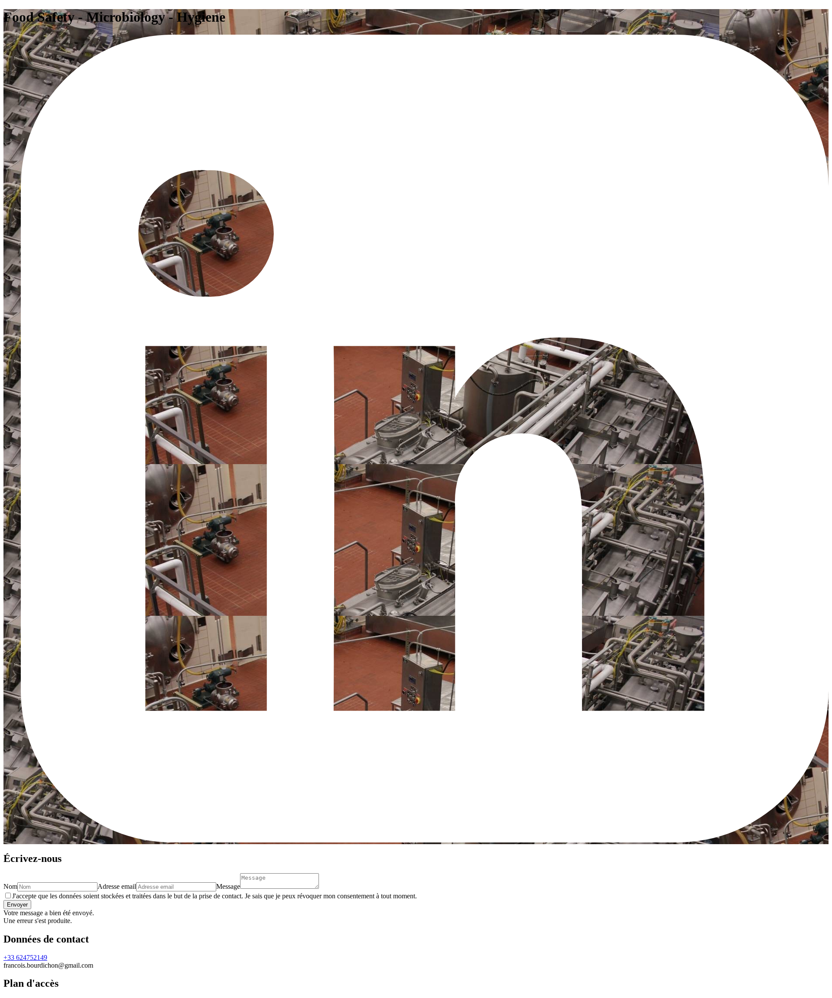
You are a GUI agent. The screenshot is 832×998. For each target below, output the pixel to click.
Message (228, 886)
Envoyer (17, 904)
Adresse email (117, 886)
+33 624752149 (25, 957)
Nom (10, 886)
